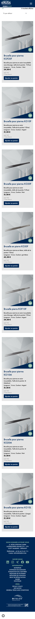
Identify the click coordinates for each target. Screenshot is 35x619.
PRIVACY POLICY (17, 586)
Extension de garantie (17, 570)
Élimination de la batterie (17, 572)
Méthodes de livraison (17, 575)
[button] (3, 616)
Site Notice (17, 588)
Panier (17, 579)
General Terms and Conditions (17, 590)
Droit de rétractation (17, 577)
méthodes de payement (17, 573)
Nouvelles (17, 581)
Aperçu (17, 50)
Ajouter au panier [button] (11, 78)
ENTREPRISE (17, 568)
